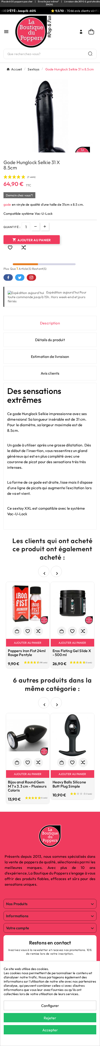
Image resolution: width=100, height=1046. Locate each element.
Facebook (8, 277)
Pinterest (31, 277)
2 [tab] (45, 150)
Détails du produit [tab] (50, 339)
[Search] (90, 53)
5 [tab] (59, 150)
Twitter (19, 277)
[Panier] (92, 32)
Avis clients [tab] (50, 373)
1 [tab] (40, 150)
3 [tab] (50, 150)
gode (7, 204)
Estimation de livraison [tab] (50, 356)
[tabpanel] (50, 122)
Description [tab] (50, 323)
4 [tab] (54, 150)
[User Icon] (81, 31)
